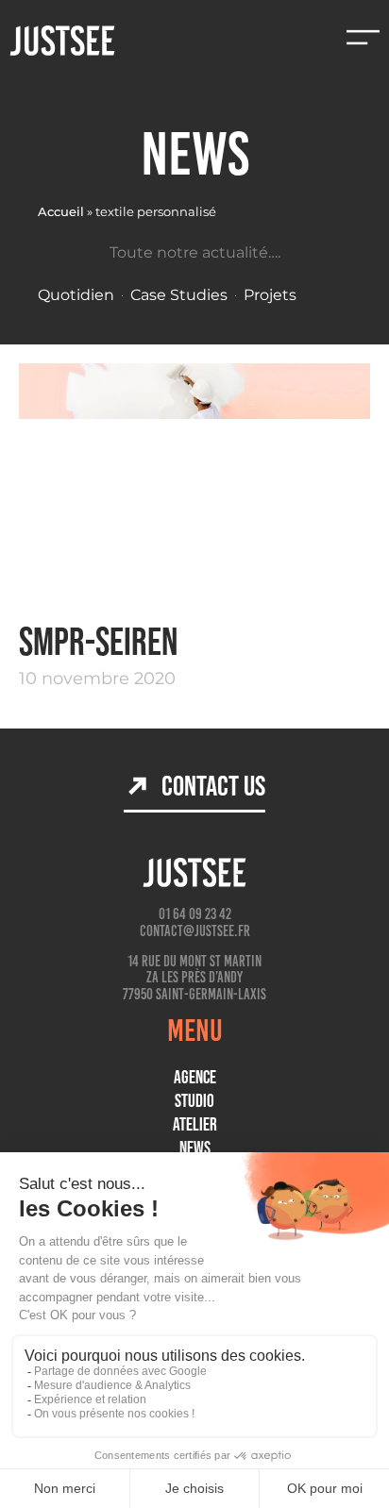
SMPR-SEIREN (98, 641)
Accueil (61, 212)
